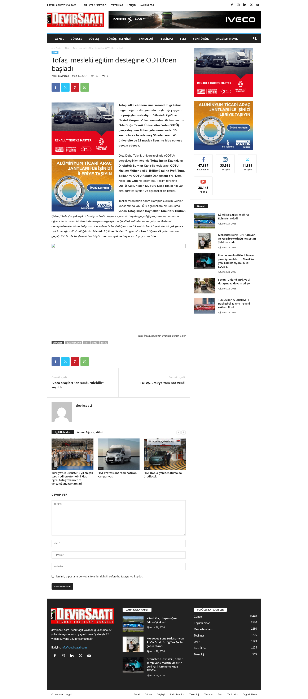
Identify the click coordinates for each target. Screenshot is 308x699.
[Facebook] (231, 5)
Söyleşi (95, 39)
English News (227, 39)
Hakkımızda (147, 5)
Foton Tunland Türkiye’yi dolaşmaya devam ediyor (234, 281)
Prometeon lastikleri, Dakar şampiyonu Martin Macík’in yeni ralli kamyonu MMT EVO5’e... (236, 260)
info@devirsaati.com (74, 647)
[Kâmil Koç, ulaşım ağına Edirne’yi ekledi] (204, 220)
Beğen (203, 157)
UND (196, 641)
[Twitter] (251, 5)
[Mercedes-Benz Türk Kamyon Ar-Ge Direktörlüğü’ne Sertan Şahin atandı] (204, 241)
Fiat (67, 48)
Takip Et (225, 157)
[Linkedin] (244, 5)
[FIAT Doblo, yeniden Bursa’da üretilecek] (165, 454)
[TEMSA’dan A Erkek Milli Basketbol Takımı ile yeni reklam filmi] (204, 306)
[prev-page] (178, 432)
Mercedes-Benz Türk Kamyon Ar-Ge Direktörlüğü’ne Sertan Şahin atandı (237, 238)
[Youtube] (257, 5)
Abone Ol (203, 179)
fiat (86, 342)
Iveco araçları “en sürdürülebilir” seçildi (78, 385)
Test (183, 39)
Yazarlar (117, 5)
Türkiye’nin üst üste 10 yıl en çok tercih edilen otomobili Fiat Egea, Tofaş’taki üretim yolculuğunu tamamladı (72, 478)
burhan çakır (74, 342)
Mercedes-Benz (203, 629)
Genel (59, 39)
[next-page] (183, 432)
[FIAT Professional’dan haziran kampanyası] (119, 454)
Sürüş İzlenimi (119, 39)
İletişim (131, 5)
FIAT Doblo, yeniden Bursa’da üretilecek (163, 474)
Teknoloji (145, 39)
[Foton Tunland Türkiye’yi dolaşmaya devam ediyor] (204, 285)
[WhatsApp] (84, 87)
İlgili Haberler (62, 432)
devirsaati (63, 75)
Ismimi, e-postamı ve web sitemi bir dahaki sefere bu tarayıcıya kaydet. (99, 576)
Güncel (76, 39)
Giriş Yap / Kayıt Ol (96, 5)
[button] (254, 38)
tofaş (104, 342)
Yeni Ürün (201, 39)
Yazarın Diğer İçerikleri (90, 432)
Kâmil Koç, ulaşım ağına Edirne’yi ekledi (233, 216)
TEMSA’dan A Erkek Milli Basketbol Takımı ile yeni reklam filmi (234, 303)
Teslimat (166, 39)
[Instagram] (238, 5)
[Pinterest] (75, 87)
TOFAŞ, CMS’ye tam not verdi (162, 383)
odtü (94, 342)
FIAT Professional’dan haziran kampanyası (117, 474)
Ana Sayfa (56, 48)
